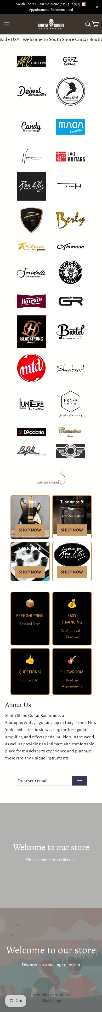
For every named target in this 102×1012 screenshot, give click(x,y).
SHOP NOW (30, 530)
